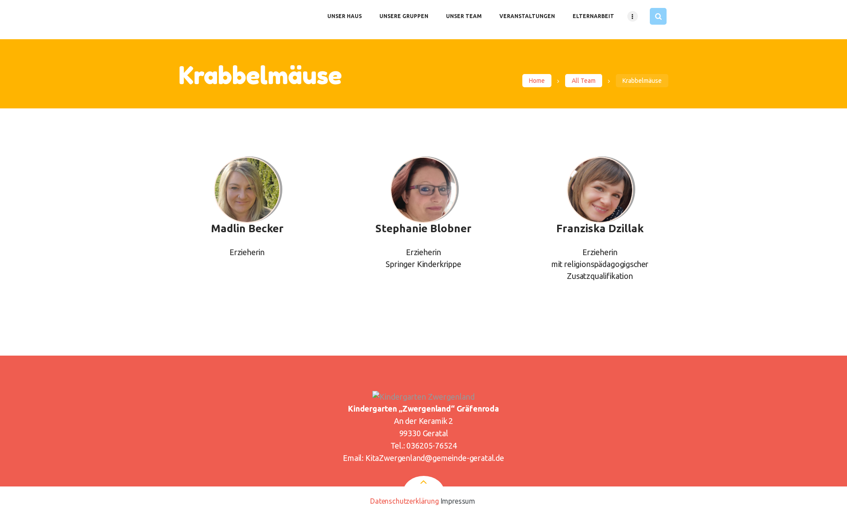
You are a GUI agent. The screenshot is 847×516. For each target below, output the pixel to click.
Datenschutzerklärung (404, 501)
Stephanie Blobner (423, 228)
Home (537, 80)
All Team (584, 80)
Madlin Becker (247, 228)
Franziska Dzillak (600, 228)
